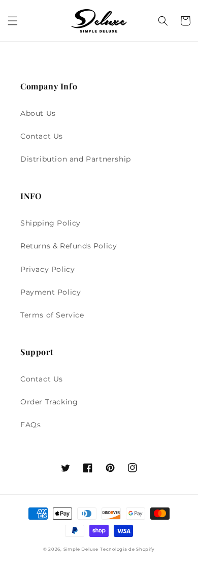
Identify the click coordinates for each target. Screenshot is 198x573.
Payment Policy (50, 292)
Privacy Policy (47, 269)
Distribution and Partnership (75, 159)
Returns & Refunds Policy (68, 245)
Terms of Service (52, 315)
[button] (13, 21)
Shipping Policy (50, 223)
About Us (38, 113)
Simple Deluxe (80, 549)
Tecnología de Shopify (127, 549)
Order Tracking (49, 401)
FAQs (30, 424)
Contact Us (41, 136)
